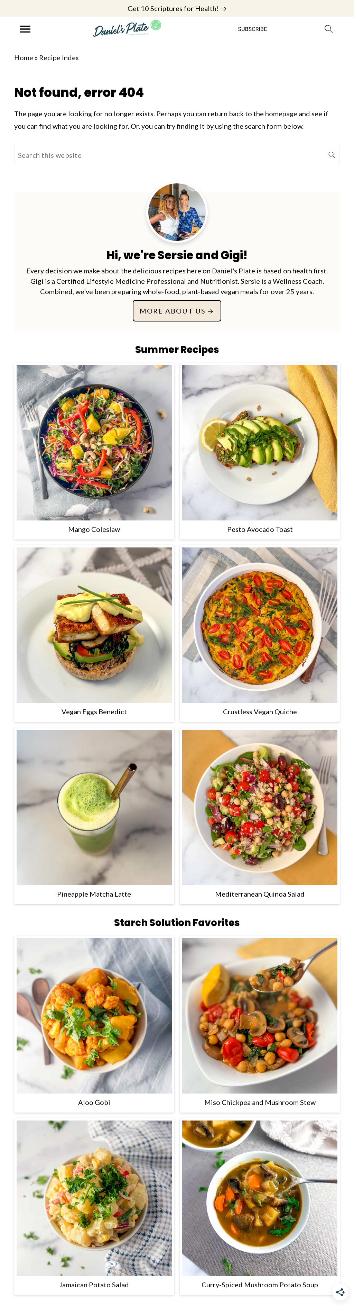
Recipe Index (59, 57)
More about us (173, 311)
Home (23, 57)
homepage (281, 113)
